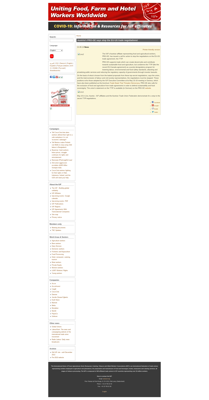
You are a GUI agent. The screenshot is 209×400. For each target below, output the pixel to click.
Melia (54, 305)
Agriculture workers (58, 241)
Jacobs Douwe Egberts (60, 297)
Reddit (156, 109)
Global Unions (57, 327)
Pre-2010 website (58, 357)
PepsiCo (55, 314)
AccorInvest (56, 286)
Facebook (157, 102)
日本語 (55, 68)
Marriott (54, 303)
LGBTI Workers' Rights (60, 270)
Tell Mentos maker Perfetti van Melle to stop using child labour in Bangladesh (62, 145)
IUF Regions (56, 207)
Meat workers (56, 262)
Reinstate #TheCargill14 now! (62, 160)
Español (53, 66)
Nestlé (54, 311)
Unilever (54, 316)
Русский (62, 68)
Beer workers (56, 243)
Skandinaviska (55, 70)
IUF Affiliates (56, 193)
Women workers (57, 268)
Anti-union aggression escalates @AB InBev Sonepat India (59, 165)
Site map (55, 214)
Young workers (57, 273)
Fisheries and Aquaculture (61, 252)
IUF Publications (57, 204)
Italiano (66, 66)
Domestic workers (58, 249)
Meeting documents (59, 228)
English (69, 63)
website (148, 88)
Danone (54, 294)
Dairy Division (56, 246)
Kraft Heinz (56, 300)
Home (78, 36)
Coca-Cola (55, 292)
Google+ (156, 105)
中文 (57, 63)
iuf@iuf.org (106, 378)
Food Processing (58, 254)
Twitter (156, 112)
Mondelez (55, 308)
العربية (52, 63)
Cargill (54, 289)
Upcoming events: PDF (60, 201)
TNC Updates (56, 230)
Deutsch (63, 63)
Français (60, 66)
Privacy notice (57, 217)
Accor (54, 283)
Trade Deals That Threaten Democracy (125, 83)
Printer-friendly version (151, 50)
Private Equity (57, 265)
